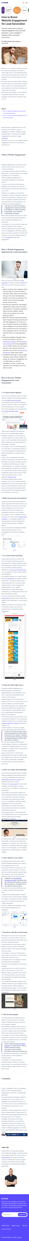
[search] (23, 3)
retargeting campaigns (9, 341)
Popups (24, 10)
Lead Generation (17, 10)
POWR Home (5, 1225)
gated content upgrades (14, 400)
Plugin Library (16, 1225)
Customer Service (8, 10)
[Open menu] (26, 2)
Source (14, 278)
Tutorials (24, 1225)
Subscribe (22, 1214)
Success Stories (6, 1229)
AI (3, 10)
